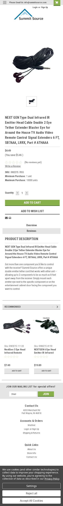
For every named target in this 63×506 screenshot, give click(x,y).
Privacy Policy (52, 478)
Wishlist (31, 425)
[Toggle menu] (4, 4)
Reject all (31, 493)
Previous (53, 307)
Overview (31, 225)
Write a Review (13, 166)
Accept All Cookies (31, 500)
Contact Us (31, 457)
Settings (31, 486)
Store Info (31, 453)
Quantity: (9, 192)
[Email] (6, 217)
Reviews (31, 231)
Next (58, 307)
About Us (31, 449)
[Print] (10, 217)
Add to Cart (17, 371)
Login (35, 7)
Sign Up (44, 7)
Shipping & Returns (31, 433)
